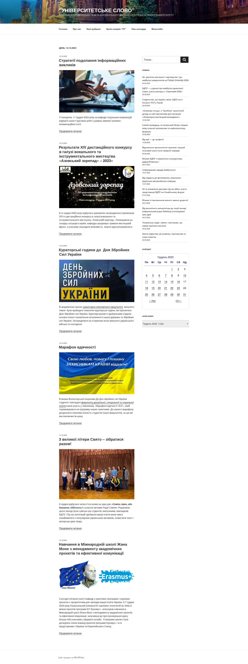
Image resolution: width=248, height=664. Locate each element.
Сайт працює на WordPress (71, 657)
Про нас (77, 28)
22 (171, 288)
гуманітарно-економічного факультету (103, 307)
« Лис (152, 300)
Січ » (179, 300)
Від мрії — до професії (153, 139)
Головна (63, 28)
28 (165, 294)
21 (165, 288)
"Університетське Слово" (96, 10)
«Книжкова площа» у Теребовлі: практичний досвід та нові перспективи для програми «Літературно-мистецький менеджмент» (163, 113)
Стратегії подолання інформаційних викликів (92, 62)
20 (159, 288)
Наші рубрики (94, 28)
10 (184, 275)
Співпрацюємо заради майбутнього (159, 169)
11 (146, 281)
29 (171, 294)
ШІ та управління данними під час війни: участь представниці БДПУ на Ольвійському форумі (164, 190)
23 (178, 288)
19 (153, 288)
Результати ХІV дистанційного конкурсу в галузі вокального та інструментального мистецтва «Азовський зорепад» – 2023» (95, 153)
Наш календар (139, 28)
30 (178, 294)
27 (159, 294)
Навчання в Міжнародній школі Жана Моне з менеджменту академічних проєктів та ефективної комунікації (93, 548)
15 (171, 281)
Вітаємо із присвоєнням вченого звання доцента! (165, 200)
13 (159, 281)
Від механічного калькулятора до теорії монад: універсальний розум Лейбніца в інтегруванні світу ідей (164, 211)
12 (153, 281)
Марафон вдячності (77, 347)
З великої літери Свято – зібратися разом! (91, 441)
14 (165, 281)
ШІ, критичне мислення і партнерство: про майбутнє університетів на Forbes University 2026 (165, 79)
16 (178, 281)
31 (184, 294)
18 (146, 288)
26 (153, 294)
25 (146, 294)
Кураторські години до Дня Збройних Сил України (94, 252)
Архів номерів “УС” (116, 28)
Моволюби (157, 28)
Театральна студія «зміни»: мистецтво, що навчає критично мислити (162, 224)
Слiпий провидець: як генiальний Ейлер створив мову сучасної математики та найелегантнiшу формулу (165, 128)
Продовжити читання (70, 131)
